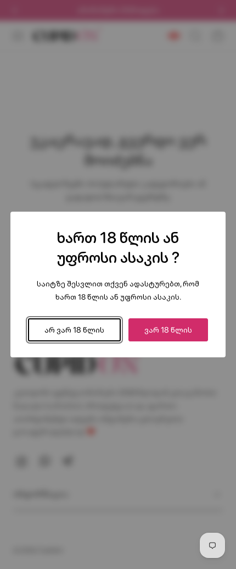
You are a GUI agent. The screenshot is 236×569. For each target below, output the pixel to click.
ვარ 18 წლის (168, 329)
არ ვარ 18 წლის (74, 329)
